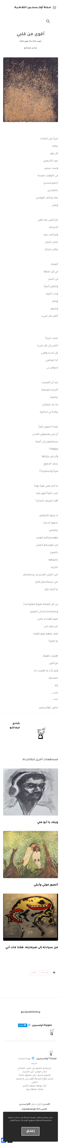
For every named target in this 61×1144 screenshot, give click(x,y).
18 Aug (34, 1064)
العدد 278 (44, 973)
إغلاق (30, 1131)
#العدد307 (41, 1109)
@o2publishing (24, 1059)
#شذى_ (46, 1104)
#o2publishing (29, 1109)
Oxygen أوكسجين (47, 1058)
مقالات (33, 973)
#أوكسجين (24, 1104)
